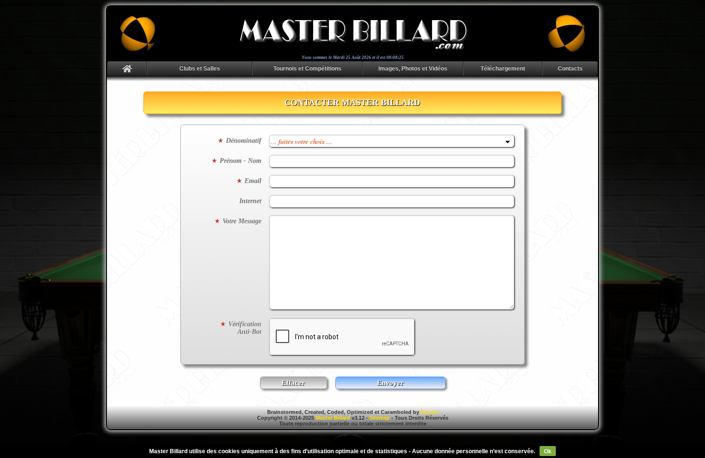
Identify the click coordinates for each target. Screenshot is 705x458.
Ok (548, 451)
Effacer (293, 383)
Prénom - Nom (240, 160)
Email (253, 180)
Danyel (429, 412)
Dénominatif (243, 140)
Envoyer (390, 383)
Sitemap (379, 418)
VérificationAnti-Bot (244, 328)
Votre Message (242, 221)
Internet (250, 201)
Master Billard (333, 418)
